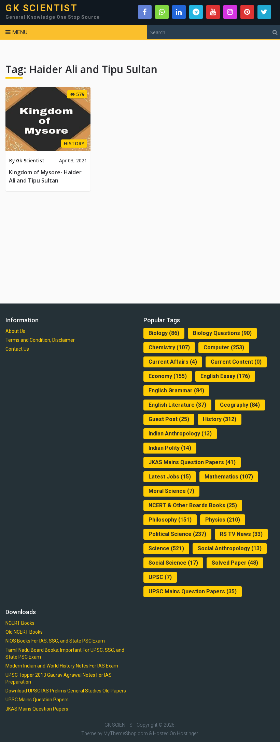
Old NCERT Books (24, 632)
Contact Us (17, 349)
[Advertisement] (140, 246)
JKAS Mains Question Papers (192, 462)
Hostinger (187, 733)
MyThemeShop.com (125, 733)
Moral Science (171, 491)
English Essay (225, 376)
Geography (240, 405)
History (219, 419)
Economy (168, 376)
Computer (224, 347)
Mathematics (229, 476)
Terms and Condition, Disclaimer (40, 340)
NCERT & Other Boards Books (193, 505)
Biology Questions (222, 333)
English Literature (177, 405)
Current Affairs (173, 362)
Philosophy (170, 519)
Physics (222, 519)
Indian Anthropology (180, 433)
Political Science (177, 534)
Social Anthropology (230, 548)
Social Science (173, 562)
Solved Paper (235, 562)
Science (166, 548)
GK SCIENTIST (41, 8)
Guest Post (169, 419)
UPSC (160, 577)
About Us (15, 331)
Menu (20, 32)
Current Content (236, 362)
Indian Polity (170, 448)
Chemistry (169, 347)
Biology (164, 333)
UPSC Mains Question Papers (193, 591)
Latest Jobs (170, 476)
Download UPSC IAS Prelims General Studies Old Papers (65, 690)
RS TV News (241, 534)
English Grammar (176, 390)
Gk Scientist (30, 160)
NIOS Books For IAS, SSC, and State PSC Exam (55, 641)
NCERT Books (19, 623)
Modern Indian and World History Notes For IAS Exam (61, 666)
